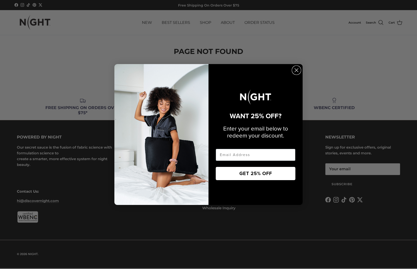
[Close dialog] (296, 70)
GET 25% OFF (255, 174)
